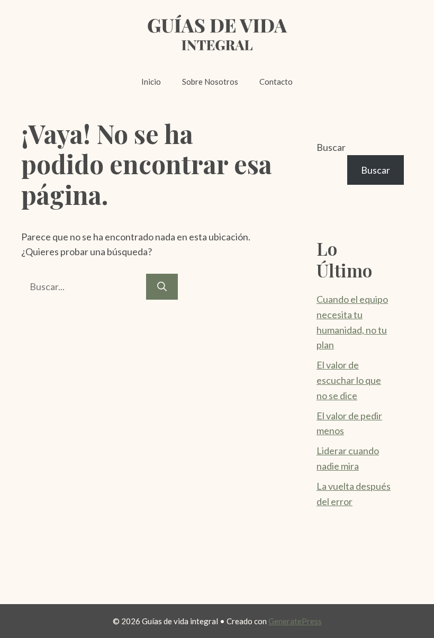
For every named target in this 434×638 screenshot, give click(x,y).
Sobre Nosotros (210, 81)
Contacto (276, 81)
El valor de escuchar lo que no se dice (349, 380)
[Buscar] (162, 287)
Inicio (151, 81)
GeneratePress (295, 621)
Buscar (331, 147)
